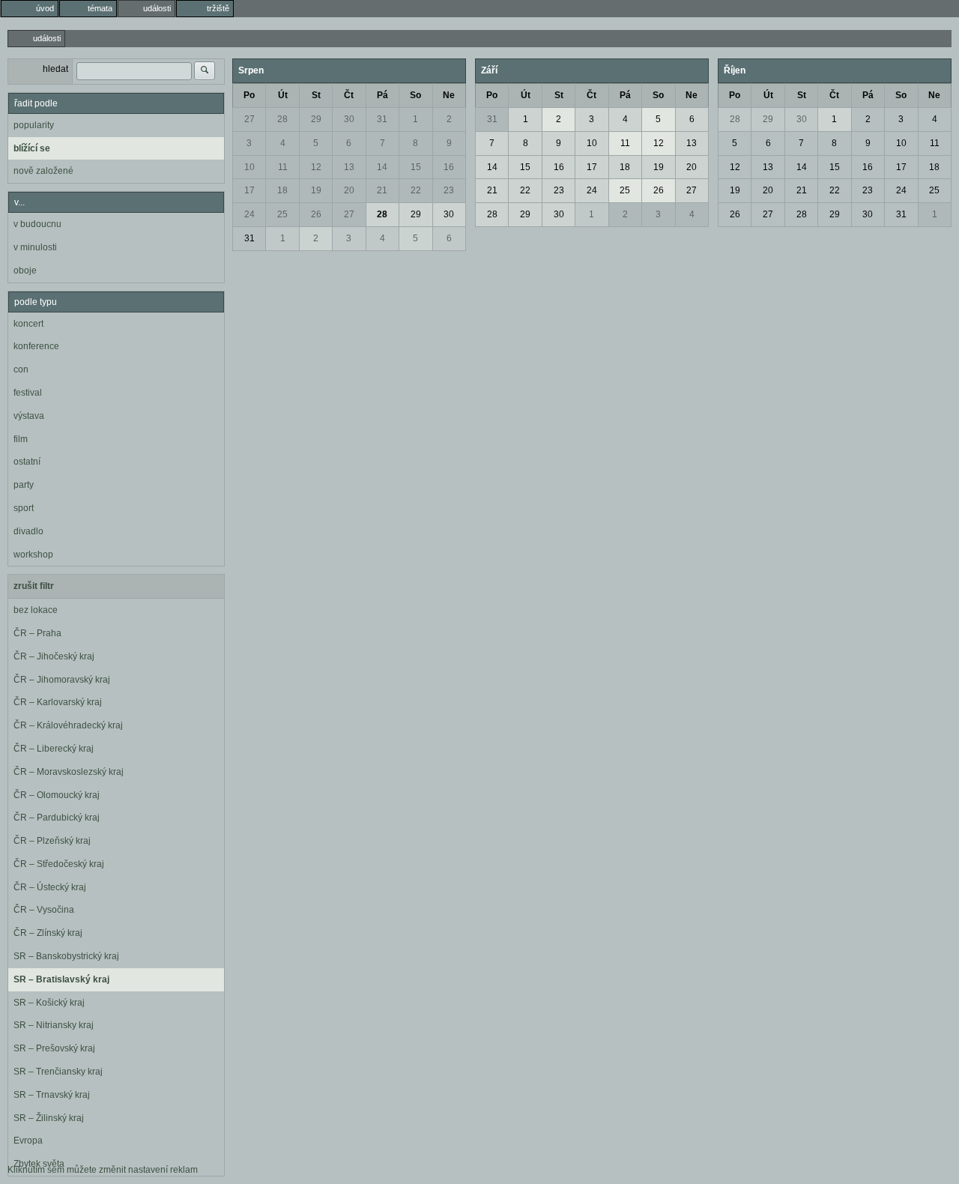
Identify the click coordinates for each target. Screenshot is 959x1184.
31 (382, 119)
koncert (28, 323)
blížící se (31, 148)
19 (316, 190)
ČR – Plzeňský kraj (52, 841)
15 (416, 167)
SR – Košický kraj (49, 1002)
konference (36, 346)
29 (316, 119)
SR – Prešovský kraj (54, 1048)
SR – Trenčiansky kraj (58, 1071)
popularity (33, 125)
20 (349, 190)
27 (249, 119)
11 (283, 167)
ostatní (26, 461)
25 (282, 214)
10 (249, 167)
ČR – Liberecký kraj (53, 748)
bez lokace (35, 610)
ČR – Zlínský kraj (47, 933)
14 (382, 167)
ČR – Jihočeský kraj (53, 656)
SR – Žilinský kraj (48, 1118)
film (20, 439)
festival (27, 392)
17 (249, 190)
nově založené (43, 171)
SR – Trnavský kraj (51, 1095)
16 (449, 167)
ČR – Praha (37, 633)
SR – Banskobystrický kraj (66, 956)
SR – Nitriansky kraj (53, 1025)
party (23, 485)
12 (316, 167)
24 (249, 214)
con (20, 369)
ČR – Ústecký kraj (49, 887)
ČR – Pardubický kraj (56, 817)
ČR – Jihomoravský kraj (61, 679)
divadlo (28, 531)
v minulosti (35, 247)
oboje (25, 270)
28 (282, 119)
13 (349, 167)
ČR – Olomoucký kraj (56, 795)
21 (382, 190)
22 (416, 190)
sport (23, 508)
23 (449, 190)
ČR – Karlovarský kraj (57, 702)
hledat (55, 69)
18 (282, 190)
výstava (28, 416)
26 (316, 214)
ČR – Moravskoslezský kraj (68, 772)
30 (349, 119)
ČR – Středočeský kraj (58, 864)
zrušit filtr (33, 586)
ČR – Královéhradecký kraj (68, 725)
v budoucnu (37, 224)
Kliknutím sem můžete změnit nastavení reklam (102, 1170)
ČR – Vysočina (43, 909)
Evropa (28, 1140)
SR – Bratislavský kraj (61, 979)
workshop (33, 554)
